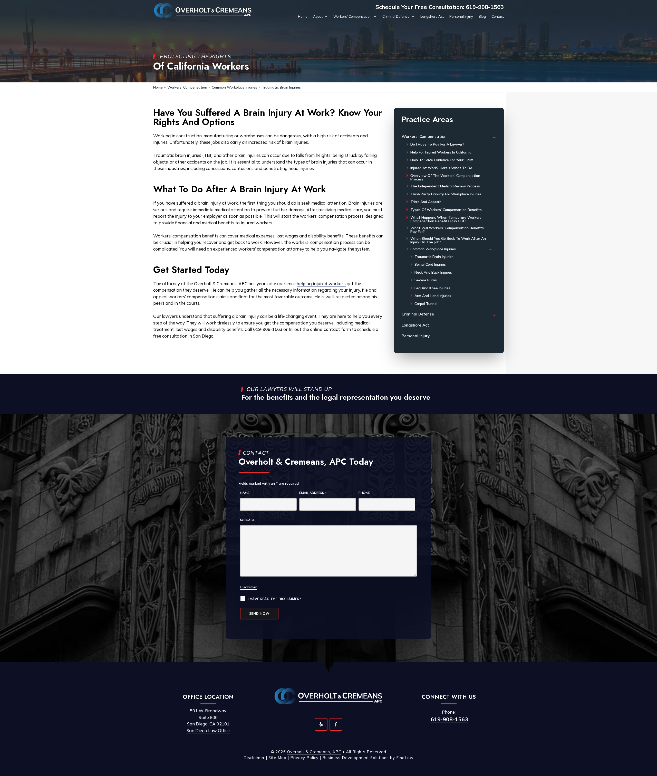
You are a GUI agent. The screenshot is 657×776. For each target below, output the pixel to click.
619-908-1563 (449, 719)
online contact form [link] (330, 329)
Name (244, 492)
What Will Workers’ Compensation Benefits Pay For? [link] (447, 229)
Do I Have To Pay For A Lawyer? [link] (437, 144)
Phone (364, 492)
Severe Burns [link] (425, 280)
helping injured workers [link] (321, 283)
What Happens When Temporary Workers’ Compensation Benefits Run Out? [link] (446, 219)
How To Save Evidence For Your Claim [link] (441, 160)
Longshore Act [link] (432, 16)
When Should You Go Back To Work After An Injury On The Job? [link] (448, 240)
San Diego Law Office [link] (208, 730)
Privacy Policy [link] (304, 757)
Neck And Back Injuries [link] (433, 272)
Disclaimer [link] (254, 757)
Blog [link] (482, 16)
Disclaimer (248, 587)
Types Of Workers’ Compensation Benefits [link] (446, 210)
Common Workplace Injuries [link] (433, 249)
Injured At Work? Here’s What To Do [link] (441, 168)
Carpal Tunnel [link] (425, 303)
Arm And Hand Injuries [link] (432, 296)
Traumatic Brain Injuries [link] (433, 256)
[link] (203, 10)
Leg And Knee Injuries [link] (432, 288)
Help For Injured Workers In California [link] (440, 152)
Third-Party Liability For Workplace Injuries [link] (445, 194)
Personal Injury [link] (461, 16)
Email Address (313, 492)
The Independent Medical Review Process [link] (445, 186)
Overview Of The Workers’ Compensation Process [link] (445, 177)
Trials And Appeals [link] (425, 202)
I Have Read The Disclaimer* (274, 598)
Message (247, 520)
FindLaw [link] (404, 757)
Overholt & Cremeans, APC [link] (314, 751)
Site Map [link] (277, 757)
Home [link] (302, 16)
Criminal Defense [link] (396, 16)
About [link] (318, 16)
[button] (321, 724)
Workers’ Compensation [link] (352, 16)
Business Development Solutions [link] (355, 757)
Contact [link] (497, 16)
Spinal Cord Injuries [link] (430, 264)
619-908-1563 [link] (485, 7)
